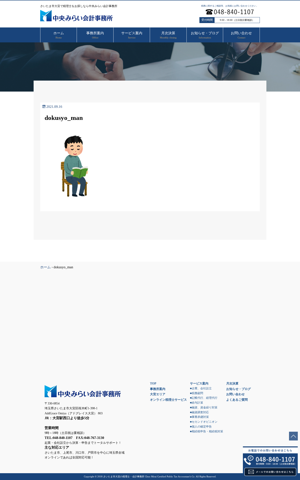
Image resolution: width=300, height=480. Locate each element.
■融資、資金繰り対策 (203, 407)
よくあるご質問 (237, 399)
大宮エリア (157, 394)
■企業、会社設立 (201, 388)
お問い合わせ (235, 394)
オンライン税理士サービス (168, 399)
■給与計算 (196, 402)
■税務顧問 (196, 393)
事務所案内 (157, 389)
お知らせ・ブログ (238, 389)
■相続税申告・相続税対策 (206, 431)
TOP (153, 383)
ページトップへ (293, 436)
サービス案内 (199, 383)
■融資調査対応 (199, 412)
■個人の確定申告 (201, 426)
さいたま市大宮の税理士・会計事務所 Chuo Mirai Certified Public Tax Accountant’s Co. (149, 476)
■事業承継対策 (199, 417)
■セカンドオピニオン (203, 421)
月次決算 (232, 383)
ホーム (45, 267)
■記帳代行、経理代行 (203, 397)
